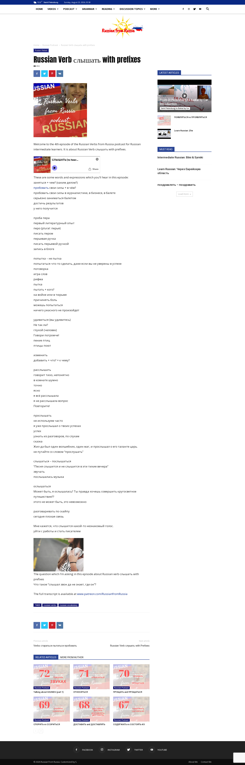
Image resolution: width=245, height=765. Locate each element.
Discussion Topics (131, 9)
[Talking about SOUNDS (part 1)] (52, 676)
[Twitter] (194, 9)
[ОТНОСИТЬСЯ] (91, 676)
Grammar (88, 9)
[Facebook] (183, 9)
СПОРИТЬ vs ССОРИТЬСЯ (47, 724)
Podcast (68, 9)
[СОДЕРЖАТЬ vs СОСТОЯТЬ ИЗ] (131, 709)
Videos (52, 9)
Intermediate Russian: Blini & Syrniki (180, 157)
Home (39, 9)
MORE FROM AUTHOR (72, 657)
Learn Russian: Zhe (183, 130)
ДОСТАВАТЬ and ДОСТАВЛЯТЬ (89, 724)
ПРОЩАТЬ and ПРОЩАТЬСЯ (127, 692)
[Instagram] (188, 9)
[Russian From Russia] (122, 27)
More (153, 9)
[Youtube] (200, 9)
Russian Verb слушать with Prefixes (130, 645)
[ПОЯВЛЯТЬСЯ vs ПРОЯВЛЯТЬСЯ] (164, 120)
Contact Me (206, 761)
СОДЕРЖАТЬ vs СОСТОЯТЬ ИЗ (129, 724)
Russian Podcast (50, 45)
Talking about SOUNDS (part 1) (49, 692)
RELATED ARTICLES (46, 657)
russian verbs (50, 605)
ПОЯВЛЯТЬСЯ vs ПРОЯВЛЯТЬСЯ (190, 117)
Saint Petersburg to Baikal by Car (175, 108)
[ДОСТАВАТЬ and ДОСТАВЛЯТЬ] (91, 709)
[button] (208, 9)
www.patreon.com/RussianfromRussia (102, 594)
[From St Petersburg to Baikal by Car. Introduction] (185, 96)
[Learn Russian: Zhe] (164, 134)
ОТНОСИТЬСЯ (80, 692)
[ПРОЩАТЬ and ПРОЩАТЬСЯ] (131, 676)
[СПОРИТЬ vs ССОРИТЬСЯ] (52, 709)
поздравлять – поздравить (177, 184)
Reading (107, 9)
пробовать (41, 188)
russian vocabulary (68, 605)
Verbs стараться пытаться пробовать (55, 645)
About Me (193, 761)
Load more (183, 194)
